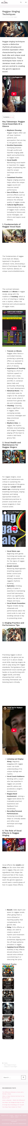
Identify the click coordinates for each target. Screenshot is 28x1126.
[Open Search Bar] (20, 2)
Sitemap (11, 1115)
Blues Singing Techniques (10, 1064)
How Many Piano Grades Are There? (11, 1107)
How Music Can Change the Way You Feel (13, 1102)
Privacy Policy (4, 1115)
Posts (16, 1117)
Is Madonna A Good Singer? (10, 1066)
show (11, 117)
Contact (25, 1115)
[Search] (23, 1077)
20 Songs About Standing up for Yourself (13, 1104)
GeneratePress (22, 1123)
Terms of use (18, 1115)
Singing (5, 1063)
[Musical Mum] (4, 2)
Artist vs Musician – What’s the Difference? (13, 1100)
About (12, 1117)
